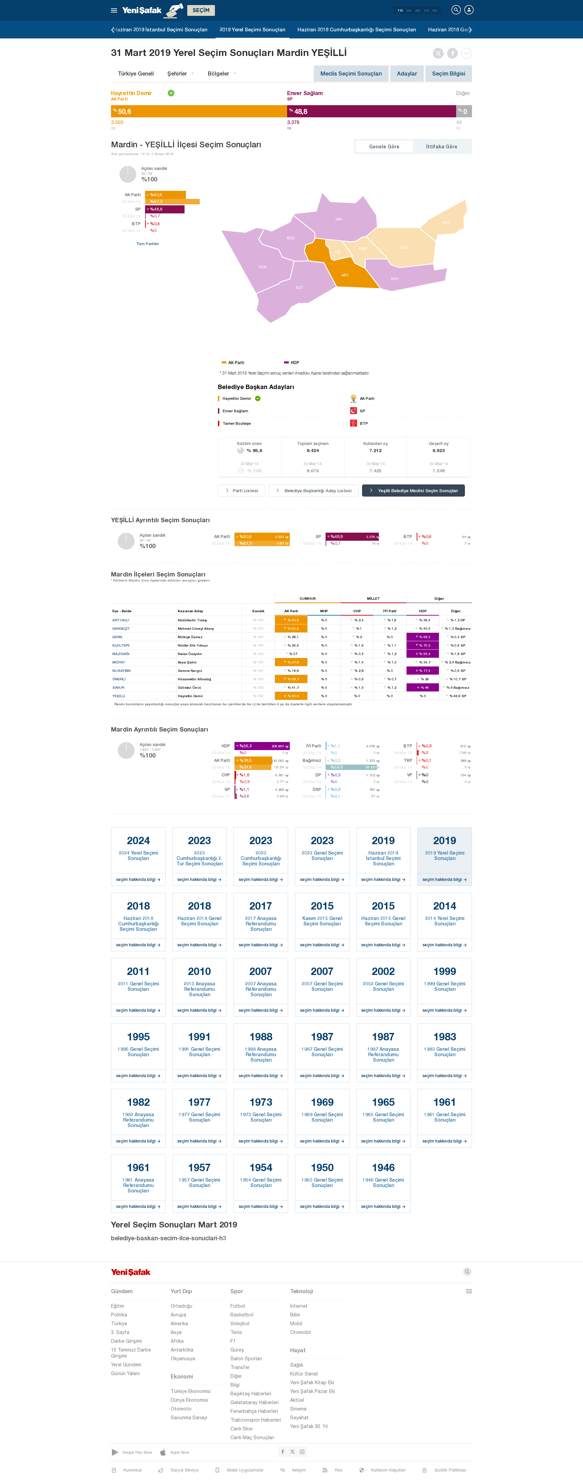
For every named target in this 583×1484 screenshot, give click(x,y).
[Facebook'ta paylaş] (454, 53)
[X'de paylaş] (440, 53)
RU (435, 10)
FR (426, 10)
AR (417, 10)
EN (409, 10)
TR (399, 10)
